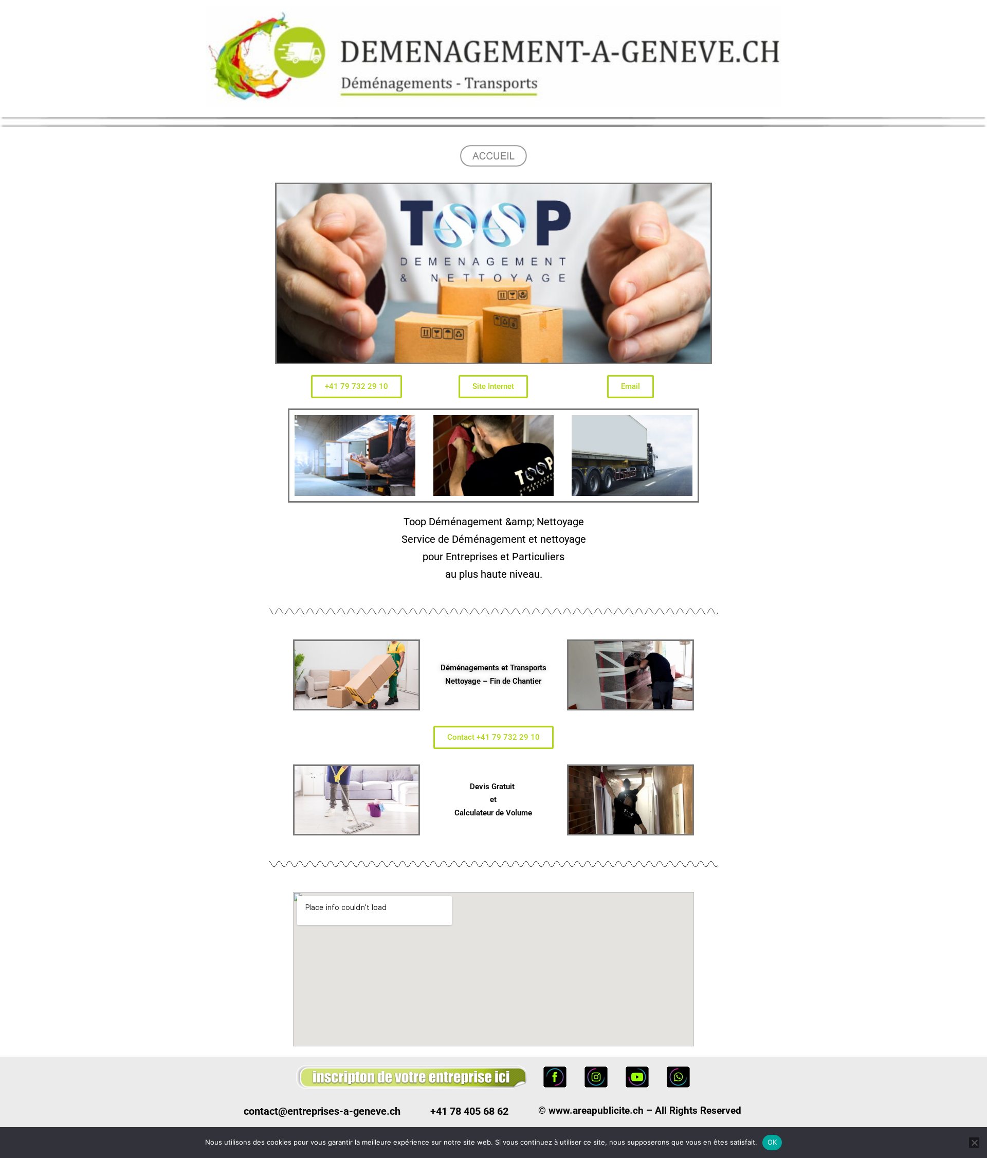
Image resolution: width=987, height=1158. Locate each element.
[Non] (974, 1142)
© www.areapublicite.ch (591, 1110)
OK (772, 1142)
